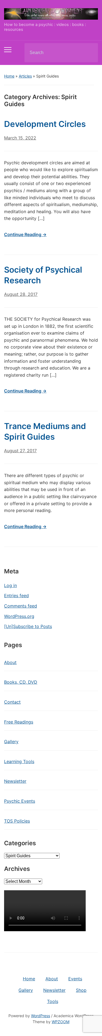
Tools (52, 1001)
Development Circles (45, 124)
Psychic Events (19, 801)
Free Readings (18, 722)
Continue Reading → (25, 234)
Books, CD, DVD (20, 682)
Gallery (11, 741)
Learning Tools (19, 761)
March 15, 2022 (20, 138)
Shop (81, 990)
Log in (10, 585)
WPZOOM (60, 1021)
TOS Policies (17, 821)
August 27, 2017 (20, 450)
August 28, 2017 (21, 294)
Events (75, 978)
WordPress (40, 1015)
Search (89, 53)
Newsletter (15, 781)
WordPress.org (19, 616)
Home (9, 76)
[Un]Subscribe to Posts (28, 626)
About (10, 662)
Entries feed (16, 595)
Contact (12, 702)
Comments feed (20, 606)
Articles (25, 76)
